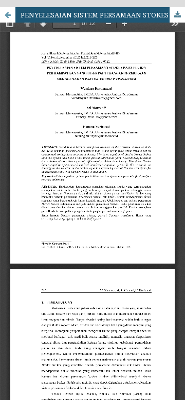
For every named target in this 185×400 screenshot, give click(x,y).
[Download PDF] (177, 15)
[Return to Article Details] (7, 15)
